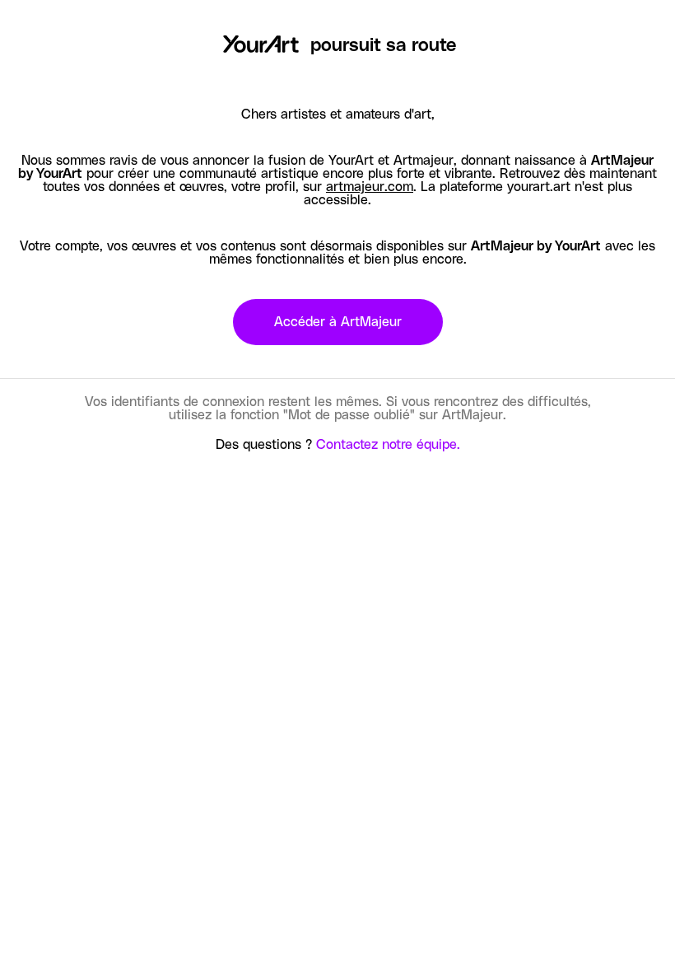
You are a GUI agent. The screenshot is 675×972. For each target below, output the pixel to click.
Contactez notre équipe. (388, 444)
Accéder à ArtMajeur (338, 322)
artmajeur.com (369, 187)
